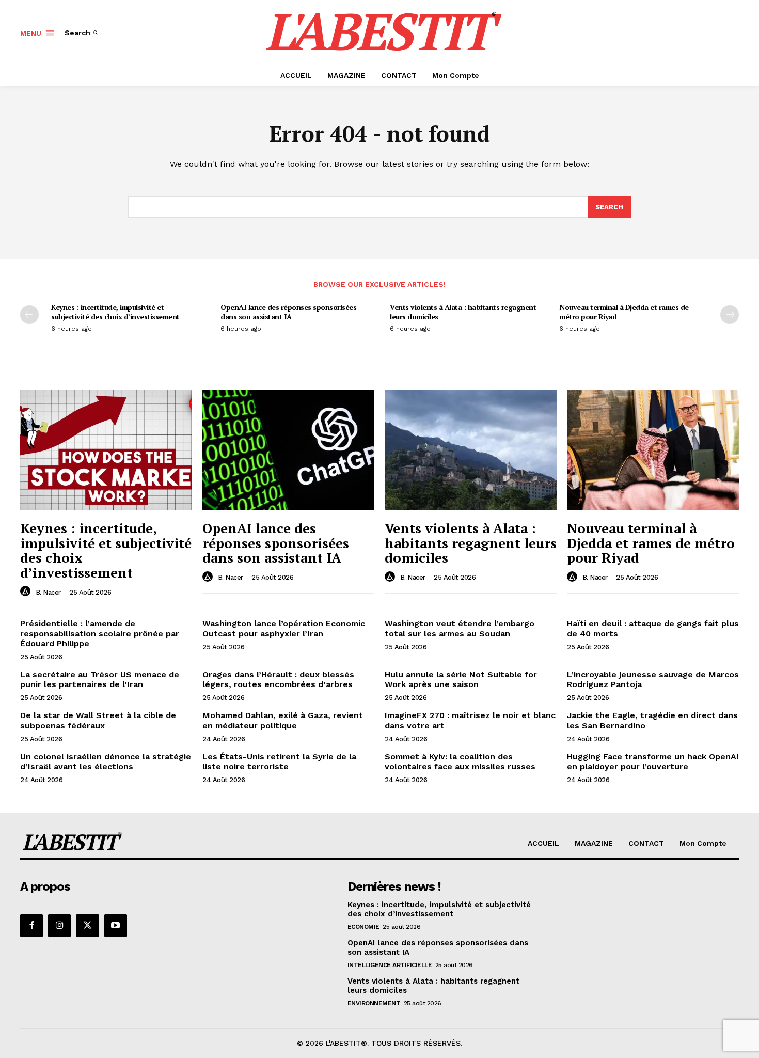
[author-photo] (27, 591)
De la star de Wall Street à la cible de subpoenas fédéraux (98, 720)
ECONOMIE (363, 926)
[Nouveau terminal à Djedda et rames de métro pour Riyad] (653, 450)
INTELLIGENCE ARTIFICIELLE (389, 965)
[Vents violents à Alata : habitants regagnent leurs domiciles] (471, 450)
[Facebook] (31, 925)
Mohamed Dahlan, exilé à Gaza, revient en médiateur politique (282, 720)
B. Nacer (48, 592)
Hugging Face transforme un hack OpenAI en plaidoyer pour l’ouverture (653, 761)
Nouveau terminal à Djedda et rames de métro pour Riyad (624, 311)
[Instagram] (59, 925)
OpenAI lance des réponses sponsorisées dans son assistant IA (288, 311)
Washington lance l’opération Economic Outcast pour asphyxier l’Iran (283, 628)
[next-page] (729, 314)
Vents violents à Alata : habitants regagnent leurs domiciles (463, 311)
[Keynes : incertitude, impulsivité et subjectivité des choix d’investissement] (106, 450)
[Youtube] (115, 925)
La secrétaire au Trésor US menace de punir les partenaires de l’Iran (99, 679)
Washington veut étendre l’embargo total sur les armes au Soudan (459, 628)
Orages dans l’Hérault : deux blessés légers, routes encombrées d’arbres (278, 679)
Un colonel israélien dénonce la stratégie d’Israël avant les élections (105, 761)
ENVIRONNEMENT (374, 1003)
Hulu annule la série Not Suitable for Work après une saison (461, 679)
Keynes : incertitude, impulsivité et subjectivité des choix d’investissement (115, 311)
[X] (87, 925)
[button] (82, 32)
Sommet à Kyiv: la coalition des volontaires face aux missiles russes (460, 761)
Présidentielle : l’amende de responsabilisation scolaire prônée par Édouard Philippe (99, 633)
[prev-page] (29, 314)
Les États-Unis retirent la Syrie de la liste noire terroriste (279, 761)
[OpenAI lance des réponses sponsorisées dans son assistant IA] (288, 450)
